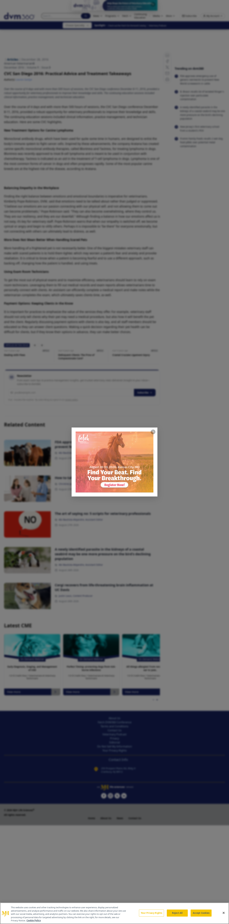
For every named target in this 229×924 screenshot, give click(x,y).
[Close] (223, 913)
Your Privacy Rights (151, 912)
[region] (114, 913)
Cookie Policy (33, 920)
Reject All (177, 912)
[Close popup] (153, 432)
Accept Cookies (201, 912)
